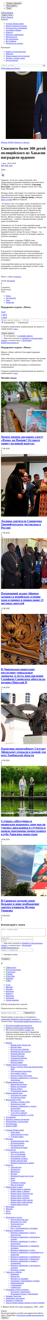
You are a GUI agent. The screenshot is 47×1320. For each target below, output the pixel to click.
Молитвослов (11, 37)
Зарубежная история (19, 1148)
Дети (8, 300)
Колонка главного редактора (17, 1119)
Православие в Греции (20, 1196)
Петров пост (16, 1226)
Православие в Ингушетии (22, 1200)
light (2, 165)
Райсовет (9, 54)
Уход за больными (18, 1154)
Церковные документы (15, 1298)
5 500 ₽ (4, 317)
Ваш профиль (12, 6)
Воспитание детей (13, 1100)
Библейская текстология (21, 1051)
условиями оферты (25, 336)
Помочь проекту (8, 333)
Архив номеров (12, 1000)
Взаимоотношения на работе (22, 1163)
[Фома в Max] (8, 981)
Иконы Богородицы (19, 1084)
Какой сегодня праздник (16, 52)
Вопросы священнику (15, 35)
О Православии (17, 1137)
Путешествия (11, 1124)
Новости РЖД (11, 1126)
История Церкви (17, 1143)
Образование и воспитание (17, 1122)
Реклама (9, 989)
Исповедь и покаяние (19, 1279)
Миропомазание (17, 1283)
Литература (15, 1169)
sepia (11, 165)
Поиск (9, 8)
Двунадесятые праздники (21, 1071)
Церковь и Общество (14, 1300)
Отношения (10, 1117)
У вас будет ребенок (19, 1113)
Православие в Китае (19, 1204)
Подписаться (29, 1013)
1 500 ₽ (4, 315)
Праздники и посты (14, 1217)
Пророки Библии (18, 1054)
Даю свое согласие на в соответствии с (22, 340)
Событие (25, 142)
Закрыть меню (7, 15)
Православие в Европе (20, 1198)
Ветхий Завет (16, 1047)
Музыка (14, 1174)
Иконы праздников (18, 1086)
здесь (15, 329)
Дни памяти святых (19, 1073)
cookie (27, 1030)
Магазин (9, 987)
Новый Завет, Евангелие (21, 1045)
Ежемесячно (23, 323)
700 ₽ (3, 312)
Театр (13, 1180)
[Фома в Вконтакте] (11, 967)
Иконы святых (17, 1089)
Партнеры (10, 998)
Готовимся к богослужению (17, 1290)
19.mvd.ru (17, 277)
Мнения (9, 1209)
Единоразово (9, 323)
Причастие (15, 1276)
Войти (17, 68)
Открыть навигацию (14, 3)
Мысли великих (17, 1185)
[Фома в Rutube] (9, 978)
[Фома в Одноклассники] (13, 970)
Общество (10, 302)
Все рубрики (11, 41)
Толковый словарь (18, 1183)
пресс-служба (6, 200)
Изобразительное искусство (22, 1176)
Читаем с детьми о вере (15, 58)
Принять (5, 1318)
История (9, 1139)
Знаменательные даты (20, 1141)
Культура (9, 1165)
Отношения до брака (19, 1158)
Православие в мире (14, 1187)
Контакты (10, 991)
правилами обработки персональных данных (20, 1019)
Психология (11, 1150)
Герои (8, 296)
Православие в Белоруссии (22, 1193)
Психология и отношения (16, 28)
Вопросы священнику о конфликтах (25, 1257)
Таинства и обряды (14, 1272)
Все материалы (12, 39)
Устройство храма (18, 1097)
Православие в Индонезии (22, 1202)
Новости (9, 32)
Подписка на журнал (14, 43)
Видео (8, 1213)
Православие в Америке (21, 1189)
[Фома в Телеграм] (10, 972)
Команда (9, 993)
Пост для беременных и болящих (24, 1228)
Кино (13, 1178)
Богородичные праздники (21, 1076)
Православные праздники (16, 1065)
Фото (8, 1211)
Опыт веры (15, 1132)
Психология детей (18, 1104)
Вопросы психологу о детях (22, 1115)
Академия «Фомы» (13, 30)
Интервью (10, 1207)
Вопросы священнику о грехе (23, 1250)
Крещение (15, 1274)
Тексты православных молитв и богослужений (25, 1303)
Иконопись (15, 1172)
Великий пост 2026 (19, 1222)
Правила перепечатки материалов (20, 1028)
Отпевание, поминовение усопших (25, 1281)
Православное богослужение (18, 56)
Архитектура (16, 1167)
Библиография (17, 1062)
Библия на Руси (17, 1060)
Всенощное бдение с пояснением (24, 1294)
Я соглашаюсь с (18, 336)
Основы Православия (15, 24)
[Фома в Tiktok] (9, 974)
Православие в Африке (20, 1191)
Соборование (16, 1285)
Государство (11, 298)
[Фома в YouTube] (10, 976)
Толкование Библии (19, 1058)
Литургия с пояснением (20, 1292)
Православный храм (14, 1093)
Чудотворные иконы (19, 1091)
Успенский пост (17, 1224)
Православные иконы (15, 1082)
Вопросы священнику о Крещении (25, 1259)
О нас (8, 985)
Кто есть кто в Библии (20, 1049)
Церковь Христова (13, 1296)
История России (17, 1145)
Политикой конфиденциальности (16, 341)
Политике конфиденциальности (30, 1315)
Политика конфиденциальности (19, 1025)
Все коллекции (12, 60)
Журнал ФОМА (7, 142)
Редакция (11, 281)
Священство (16, 1287)
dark (6, 165)
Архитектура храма (19, 1095)
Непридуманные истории (16, 26)
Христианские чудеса (19, 1134)
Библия (9, 1043)
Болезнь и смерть (18, 1152)
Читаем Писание (17, 1056)
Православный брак (19, 1161)
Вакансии (10, 996)
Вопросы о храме (18, 1270)
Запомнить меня (10, 954)
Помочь (10, 13)
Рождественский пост (20, 1219)
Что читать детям (18, 1111)
